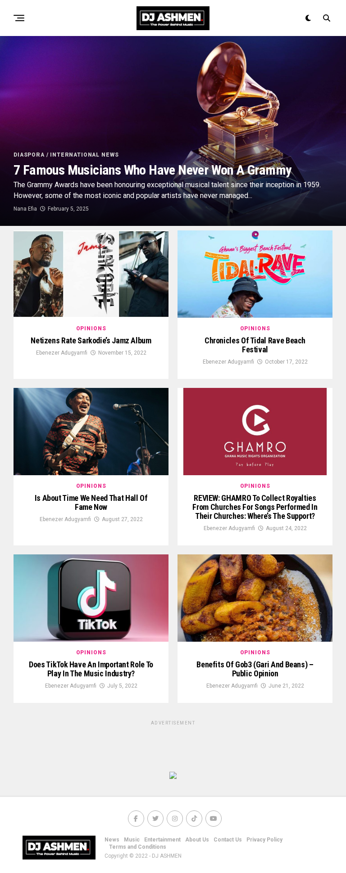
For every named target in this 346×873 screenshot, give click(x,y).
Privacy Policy (264, 840)
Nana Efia (25, 209)
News (112, 840)
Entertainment (162, 840)
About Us (197, 840)
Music (132, 840)
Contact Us (228, 840)
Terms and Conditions (137, 847)
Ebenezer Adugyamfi (61, 353)
